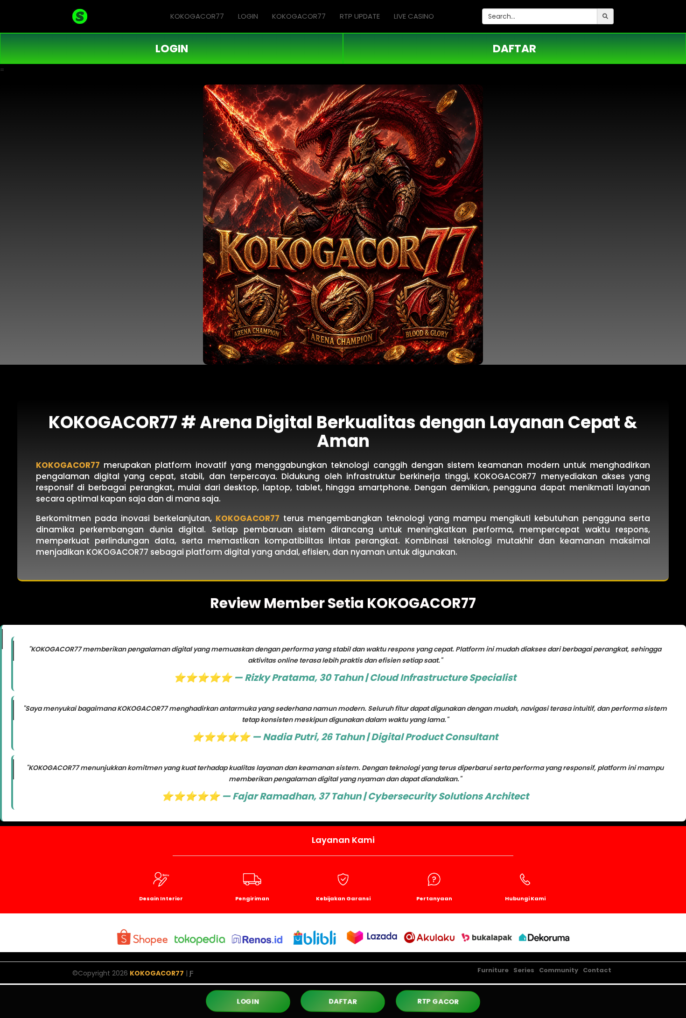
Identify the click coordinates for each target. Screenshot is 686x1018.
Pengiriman (252, 898)
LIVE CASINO (414, 16)
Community (558, 970)
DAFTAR (514, 48)
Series (523, 970)
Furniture (493, 970)
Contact (597, 970)
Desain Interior (161, 898)
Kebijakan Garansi (343, 898)
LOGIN (248, 16)
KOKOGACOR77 (197, 16)
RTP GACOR (438, 1001)
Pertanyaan (434, 898)
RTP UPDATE (360, 16)
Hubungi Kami (525, 898)
